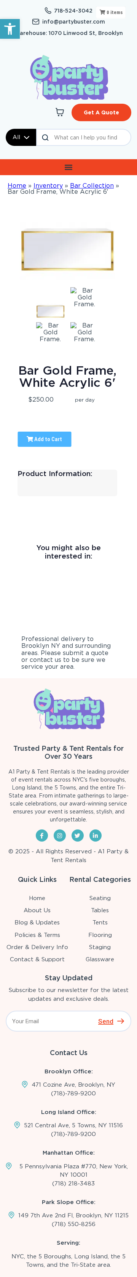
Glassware (100, 959)
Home (17, 185)
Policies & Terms (37, 935)
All (16, 137)
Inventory (48, 185)
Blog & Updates (37, 922)
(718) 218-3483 (73, 1183)
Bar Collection (92, 185)
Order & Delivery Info (37, 947)
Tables (100, 910)
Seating (100, 898)
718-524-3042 (73, 11)
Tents (100, 922)
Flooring (100, 935)
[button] (10, 29)
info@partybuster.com (73, 22)
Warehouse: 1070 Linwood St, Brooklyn (68, 33)
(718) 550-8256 (74, 1224)
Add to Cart (47, 439)
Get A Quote (101, 112)
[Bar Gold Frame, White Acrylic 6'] (50, 311)
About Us (37, 910)
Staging (100, 947)
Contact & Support (37, 959)
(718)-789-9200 (73, 1093)
